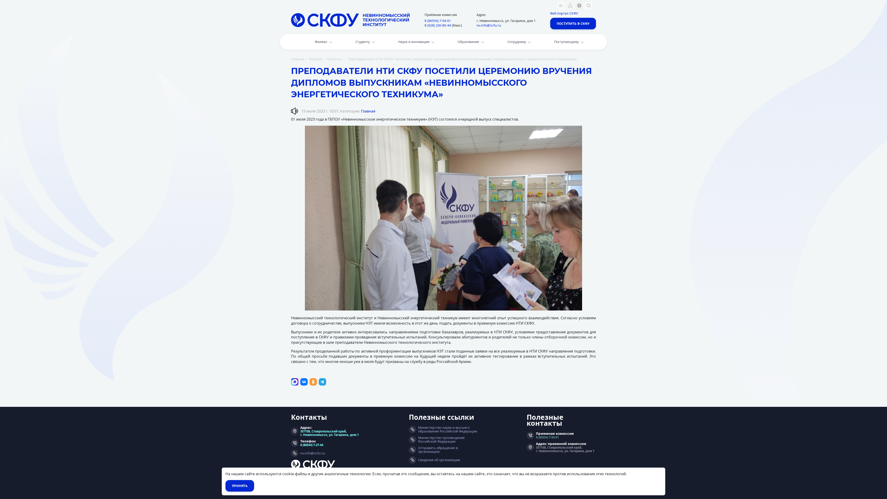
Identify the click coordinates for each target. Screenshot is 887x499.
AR (576, 33)
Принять (240, 486)
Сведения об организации (439, 460)
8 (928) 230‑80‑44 (438, 25)
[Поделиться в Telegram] (322, 382)
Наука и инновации (413, 42)
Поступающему (566, 42)
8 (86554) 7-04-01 (547, 437)
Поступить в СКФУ (573, 23)
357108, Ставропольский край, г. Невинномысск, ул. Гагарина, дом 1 (329, 433)
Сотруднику (516, 42)
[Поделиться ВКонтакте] (304, 382)
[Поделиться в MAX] (294, 382)
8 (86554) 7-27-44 (311, 445)
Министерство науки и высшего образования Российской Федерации (447, 429)
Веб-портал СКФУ (564, 13)
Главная (297, 59)
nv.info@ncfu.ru (489, 25)
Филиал (321, 42)
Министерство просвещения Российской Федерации (441, 439)
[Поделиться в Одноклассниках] (313, 382)
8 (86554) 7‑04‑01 (438, 20)
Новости (334, 59)
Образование (468, 42)
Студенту (362, 42)
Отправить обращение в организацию (438, 449)
